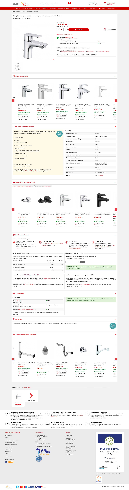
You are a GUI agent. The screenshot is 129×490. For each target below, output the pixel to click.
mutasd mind (46, 186)
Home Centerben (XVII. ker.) (50, 243)
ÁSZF (7, 437)
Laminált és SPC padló (63, 8)
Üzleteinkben (81, 52)
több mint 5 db (69, 37)
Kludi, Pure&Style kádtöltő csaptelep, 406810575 (24, 213)
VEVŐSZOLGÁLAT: (92, 2)
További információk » (74, 248)
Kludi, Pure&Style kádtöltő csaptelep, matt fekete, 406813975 (45, 213)
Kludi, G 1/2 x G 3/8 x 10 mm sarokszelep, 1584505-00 (81, 363)
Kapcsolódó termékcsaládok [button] (25, 182)
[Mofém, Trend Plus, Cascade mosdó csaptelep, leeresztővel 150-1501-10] (102, 91)
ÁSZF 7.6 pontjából (29, 284)
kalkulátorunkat (20, 248)
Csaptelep (37, 8)
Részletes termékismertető (65, 34)
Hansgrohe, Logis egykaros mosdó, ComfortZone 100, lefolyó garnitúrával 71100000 (26, 106)
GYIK (7, 453)
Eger (53, 5)
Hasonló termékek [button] (21, 76)
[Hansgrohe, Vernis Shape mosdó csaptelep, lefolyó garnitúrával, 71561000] (45, 91)
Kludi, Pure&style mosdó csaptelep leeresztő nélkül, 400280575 (64, 213)
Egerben (19, 301)
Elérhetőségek (9, 456)
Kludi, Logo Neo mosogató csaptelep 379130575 (100, 363)
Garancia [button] (18, 319)
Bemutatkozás (9, 449)
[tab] (64, 76)
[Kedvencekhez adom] (19, 117)
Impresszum (9, 435)
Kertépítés (74, 8)
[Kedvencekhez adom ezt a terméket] (105, 29)
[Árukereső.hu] (38, 458)
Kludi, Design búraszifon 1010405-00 (26, 363)
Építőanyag (102, 8)
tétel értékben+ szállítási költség (111, 3)
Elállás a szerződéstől (10, 442)
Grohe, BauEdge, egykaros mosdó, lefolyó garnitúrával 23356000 (64, 105)
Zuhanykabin (53, 8)
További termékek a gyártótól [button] (25, 334)
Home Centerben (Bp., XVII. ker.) (26, 309)
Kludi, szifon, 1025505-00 (61, 363)
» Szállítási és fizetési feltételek (12, 440)
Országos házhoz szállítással (68, 52)
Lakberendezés (110, 8)
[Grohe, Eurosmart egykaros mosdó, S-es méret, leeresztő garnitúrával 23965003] (83, 91)
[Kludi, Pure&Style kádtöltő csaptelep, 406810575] (26, 200)
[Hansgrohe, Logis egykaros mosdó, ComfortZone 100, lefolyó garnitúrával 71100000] (26, 91)
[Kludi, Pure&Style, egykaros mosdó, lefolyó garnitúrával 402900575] (83, 200)
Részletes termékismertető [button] (24, 126)
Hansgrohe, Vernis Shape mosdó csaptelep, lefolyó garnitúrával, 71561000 (44, 106)
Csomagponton (91, 52)
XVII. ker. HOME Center (47, 5)
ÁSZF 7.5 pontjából (85, 284)
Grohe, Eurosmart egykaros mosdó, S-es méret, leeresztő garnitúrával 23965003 (83, 106)
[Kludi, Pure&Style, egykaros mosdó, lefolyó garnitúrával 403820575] (18, 396)
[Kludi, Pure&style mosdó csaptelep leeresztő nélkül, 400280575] (64, 200)
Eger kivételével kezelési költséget (105, 246)
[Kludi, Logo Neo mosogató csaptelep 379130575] (102, 350)
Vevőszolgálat (9, 451)
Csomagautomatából (103, 52)
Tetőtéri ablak (82, 8)
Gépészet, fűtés (93, 8)
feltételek (100, 175)
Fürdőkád (44, 8)
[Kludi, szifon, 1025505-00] (64, 350)
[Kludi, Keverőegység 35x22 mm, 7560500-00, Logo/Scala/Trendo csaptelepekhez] (45, 350)
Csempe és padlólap (27, 8)
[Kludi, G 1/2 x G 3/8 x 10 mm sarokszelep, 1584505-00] (83, 350)
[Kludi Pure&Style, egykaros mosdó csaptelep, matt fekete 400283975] (102, 200)
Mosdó (23, 11)
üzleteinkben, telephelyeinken (32, 275)
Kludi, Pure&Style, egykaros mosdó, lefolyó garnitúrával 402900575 (83, 213)
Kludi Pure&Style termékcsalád (32, 171)
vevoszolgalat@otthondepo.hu (96, 4)
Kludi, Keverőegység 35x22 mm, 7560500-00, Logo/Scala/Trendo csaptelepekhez (45, 364)
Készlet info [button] (19, 294)
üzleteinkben (47, 278)
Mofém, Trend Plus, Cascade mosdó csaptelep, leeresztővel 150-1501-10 (102, 106)
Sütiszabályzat (9, 447)
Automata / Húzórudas (32, 11)
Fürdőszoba (17, 8)
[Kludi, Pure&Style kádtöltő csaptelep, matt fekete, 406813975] (45, 200)
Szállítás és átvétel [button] (21, 235)
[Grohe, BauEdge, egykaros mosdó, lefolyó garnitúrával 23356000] (64, 91)
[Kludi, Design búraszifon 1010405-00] (26, 350)
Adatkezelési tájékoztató (11, 444)
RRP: (58, 22)
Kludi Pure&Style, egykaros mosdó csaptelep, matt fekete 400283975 (102, 213)
